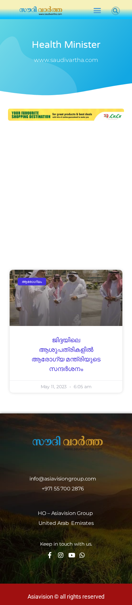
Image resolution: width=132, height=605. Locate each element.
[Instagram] (61, 555)
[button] (97, 10)
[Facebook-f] (50, 555)
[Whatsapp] (82, 555)
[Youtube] (71, 555)
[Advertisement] (66, 196)
